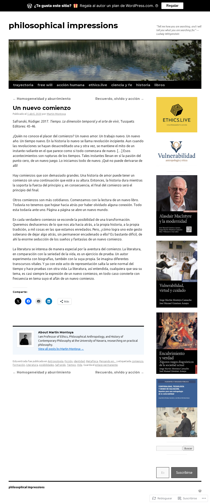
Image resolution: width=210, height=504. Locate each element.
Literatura (32, 365)
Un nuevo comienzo (42, 108)
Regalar (172, 5)
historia (143, 85)
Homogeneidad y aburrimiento (42, 99)
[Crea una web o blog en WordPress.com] (200, 491)
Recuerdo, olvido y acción (119, 99)
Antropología (55, 361)
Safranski (60, 365)
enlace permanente (106, 365)
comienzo (137, 361)
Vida (79, 365)
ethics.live (98, 85)
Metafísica (92, 361)
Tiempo (71, 365)
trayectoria (23, 85)
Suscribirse (184, 472)
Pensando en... (107, 361)
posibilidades (46, 365)
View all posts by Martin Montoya (61, 349)
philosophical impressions (63, 25)
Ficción (69, 361)
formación (19, 365)
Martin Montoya (56, 114)
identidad (79, 361)
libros (159, 85)
